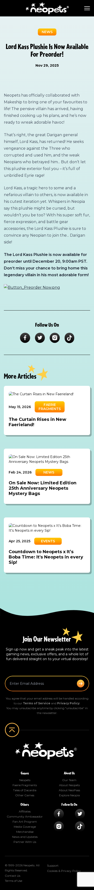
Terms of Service (36, 703)
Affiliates (25, 811)
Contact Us (12, 875)
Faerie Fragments (25, 785)
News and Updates (25, 837)
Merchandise (25, 831)
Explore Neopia (69, 795)
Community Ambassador (25, 816)
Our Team (69, 780)
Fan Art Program (25, 821)
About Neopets (69, 785)
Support (53, 865)
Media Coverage (25, 826)
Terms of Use (13, 881)
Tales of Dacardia (24, 790)
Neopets (24, 780)
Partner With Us (24, 842)
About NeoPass (69, 790)
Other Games (24, 795)
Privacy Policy (68, 703)
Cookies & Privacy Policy (64, 871)
